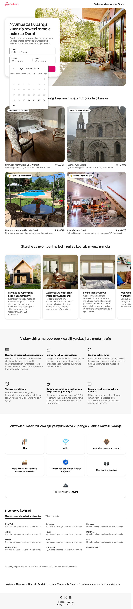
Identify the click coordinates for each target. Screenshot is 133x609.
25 (19, 100)
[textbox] (21, 61)
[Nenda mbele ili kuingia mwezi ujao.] (44, 68)
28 (34, 100)
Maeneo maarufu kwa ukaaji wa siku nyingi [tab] (23, 516)
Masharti (70, 604)
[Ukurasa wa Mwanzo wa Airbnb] (11, 4)
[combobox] (32, 52)
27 (29, 100)
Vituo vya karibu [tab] (52, 516)
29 (39, 100)
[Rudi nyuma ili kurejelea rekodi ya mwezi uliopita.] (14, 68)
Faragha (60, 604)
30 (44, 100)
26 (24, 100)
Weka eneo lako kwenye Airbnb (109, 4)
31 (14, 105)
